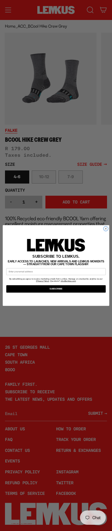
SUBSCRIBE (56, 289)
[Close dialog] (105, 228)
